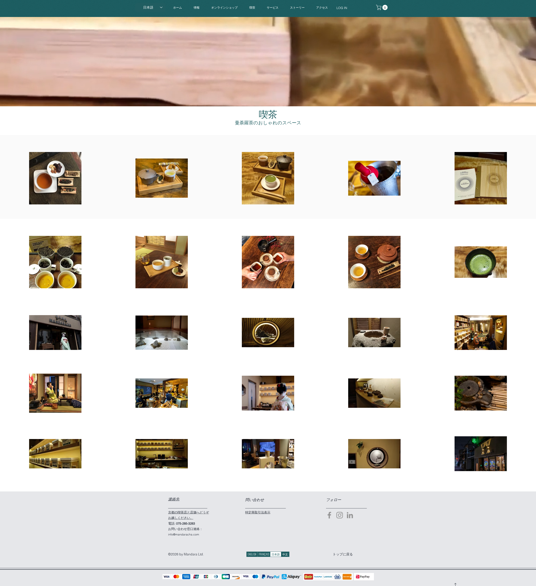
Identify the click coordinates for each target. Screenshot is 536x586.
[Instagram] (339, 515)
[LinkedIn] (349, 515)
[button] (224, 7)
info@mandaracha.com (183, 534)
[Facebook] (329, 515)
